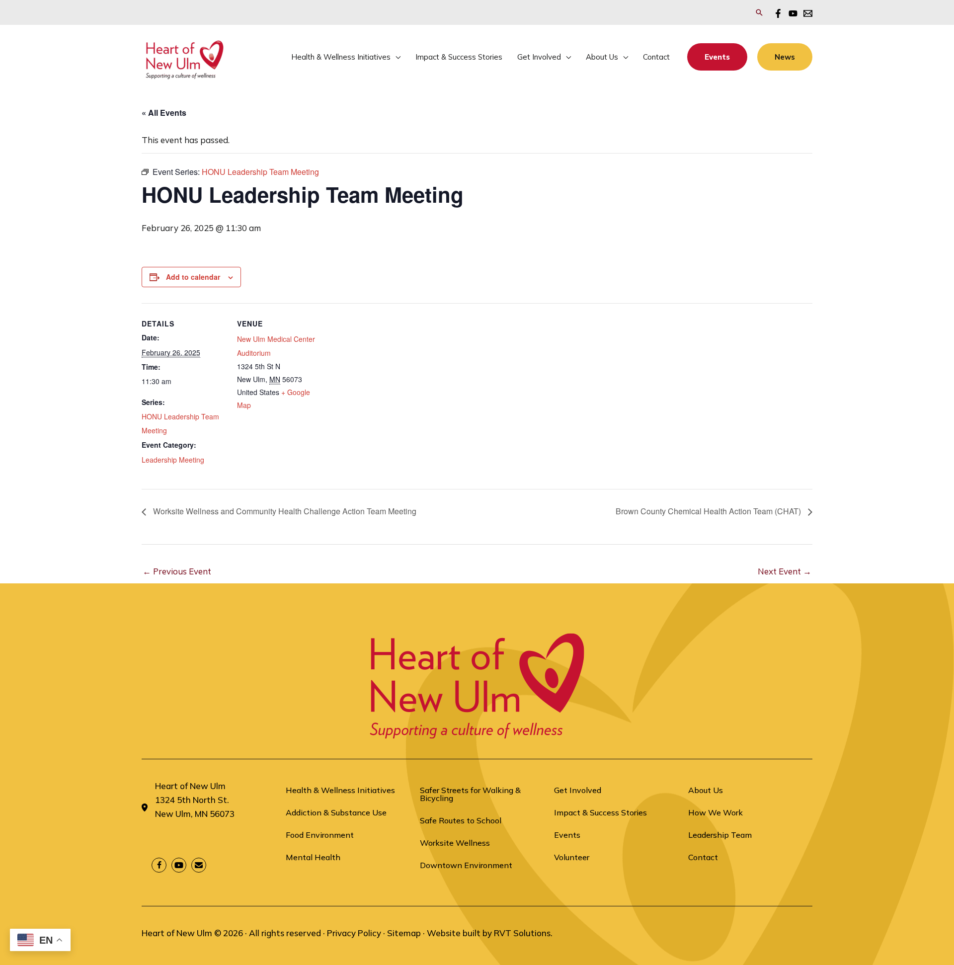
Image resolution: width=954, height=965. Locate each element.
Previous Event (177, 571)
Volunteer (571, 857)
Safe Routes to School (460, 820)
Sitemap (404, 933)
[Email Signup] (807, 13)
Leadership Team (720, 835)
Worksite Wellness (455, 843)
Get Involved (577, 790)
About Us (705, 790)
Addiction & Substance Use (336, 812)
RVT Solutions (522, 933)
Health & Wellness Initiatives (340, 790)
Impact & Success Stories (600, 812)
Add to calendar (193, 277)
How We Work (715, 812)
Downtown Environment (466, 865)
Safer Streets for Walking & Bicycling (470, 794)
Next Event (784, 571)
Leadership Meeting (173, 460)
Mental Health (313, 857)
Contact (703, 857)
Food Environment (320, 835)
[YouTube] (793, 13)
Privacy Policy (354, 933)
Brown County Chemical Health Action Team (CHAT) (709, 511)
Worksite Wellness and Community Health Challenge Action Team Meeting (283, 511)
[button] (759, 12)
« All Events (164, 112)
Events (567, 835)
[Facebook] (778, 13)
